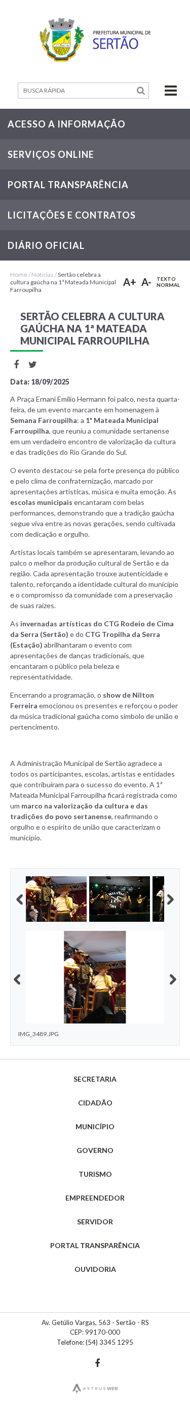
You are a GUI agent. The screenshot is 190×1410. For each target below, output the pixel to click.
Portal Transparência (95, 1245)
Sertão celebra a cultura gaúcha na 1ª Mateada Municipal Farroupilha (63, 282)
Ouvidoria (95, 1269)
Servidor (95, 1221)
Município (95, 1126)
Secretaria (95, 1079)
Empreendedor (95, 1197)
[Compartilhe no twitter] (33, 364)
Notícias (42, 274)
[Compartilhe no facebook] (16, 364)
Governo (95, 1150)
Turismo (95, 1174)
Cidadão (95, 1102)
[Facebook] (97, 1363)
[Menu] (164, 90)
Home (18, 274)
